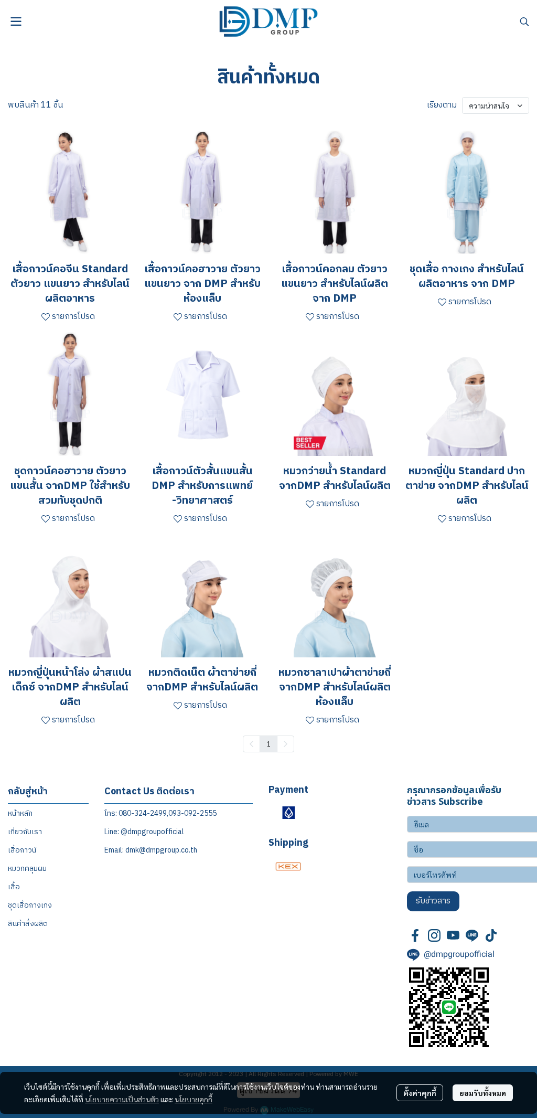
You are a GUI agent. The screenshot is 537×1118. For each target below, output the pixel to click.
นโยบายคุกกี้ (193, 1099)
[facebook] (415, 935)
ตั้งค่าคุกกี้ (419, 1093)
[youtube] (453, 935)
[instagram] (434, 935)
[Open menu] (15, 21)
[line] (472, 935)
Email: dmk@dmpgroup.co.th (150, 850)
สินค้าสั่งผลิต (28, 924)
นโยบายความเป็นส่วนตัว (122, 1099)
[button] (524, 21)
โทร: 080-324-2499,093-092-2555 (160, 813)
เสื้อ (14, 887)
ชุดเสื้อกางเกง (30, 905)
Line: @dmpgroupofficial (144, 832)
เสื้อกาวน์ (22, 850)
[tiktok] (490, 935)
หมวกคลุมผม (27, 869)
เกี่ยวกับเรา (25, 832)
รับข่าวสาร (433, 901)
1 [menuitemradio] (268, 743)
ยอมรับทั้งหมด (482, 1093)
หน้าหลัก (20, 813)
